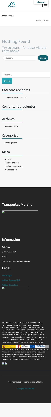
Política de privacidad (11, 280)
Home (38, 20)
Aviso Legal (7, 276)
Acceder (8, 159)
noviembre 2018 (11, 126)
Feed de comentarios (13, 166)
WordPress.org (11, 170)
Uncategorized (11, 143)
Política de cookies (10, 285)
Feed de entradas (12, 163)
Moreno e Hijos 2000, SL (17, 97)
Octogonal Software (25, 389)
